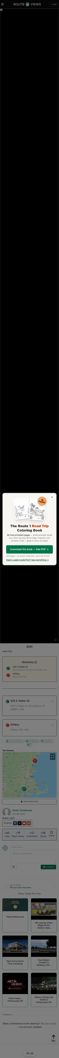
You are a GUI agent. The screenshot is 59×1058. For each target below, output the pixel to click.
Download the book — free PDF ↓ (29, 549)
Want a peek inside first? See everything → (27, 560)
